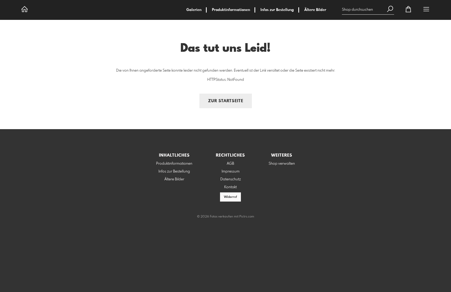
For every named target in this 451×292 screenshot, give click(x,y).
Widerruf (230, 197)
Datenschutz (230, 179)
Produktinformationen (231, 10)
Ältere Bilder (315, 10)
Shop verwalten (282, 163)
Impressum (231, 171)
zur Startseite (225, 101)
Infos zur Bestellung (277, 10)
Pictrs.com (246, 216)
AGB (230, 163)
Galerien (193, 10)
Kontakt (230, 187)
